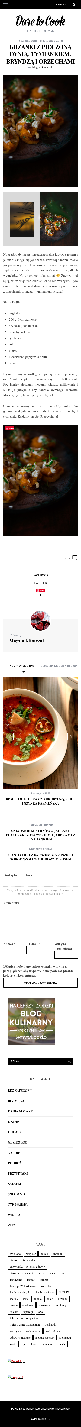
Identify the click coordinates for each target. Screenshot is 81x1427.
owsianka (28, 1305)
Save (42, 590)
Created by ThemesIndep (55, 1409)
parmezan (44, 1305)
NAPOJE (14, 1153)
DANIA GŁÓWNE (20, 1111)
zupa (23, 1344)
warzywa (15, 1331)
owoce (14, 1305)
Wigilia (14, 1215)
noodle (38, 1299)
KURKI (64, 1292)
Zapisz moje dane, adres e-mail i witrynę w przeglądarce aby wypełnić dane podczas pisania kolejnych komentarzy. (38, 970)
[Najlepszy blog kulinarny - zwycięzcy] (31, 1044)
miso (26, 1299)
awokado (15, 1254)
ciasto (13, 1260)
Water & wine (53, 1331)
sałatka (14, 1312)
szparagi (28, 1312)
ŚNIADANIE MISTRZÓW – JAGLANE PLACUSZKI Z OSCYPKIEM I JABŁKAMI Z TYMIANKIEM (40, 832)
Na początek (39, 1419)
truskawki (50, 1324)
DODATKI (15, 1132)
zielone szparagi (44, 1337)
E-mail (35, 944)
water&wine (33, 1331)
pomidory (60, 1305)
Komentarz (11, 903)
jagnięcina (16, 1279)
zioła (13, 1344)
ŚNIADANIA (16, 1194)
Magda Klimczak (42, 67)
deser (52, 1273)
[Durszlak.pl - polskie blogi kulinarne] (16, 1361)
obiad (50, 1299)
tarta (40, 1312)
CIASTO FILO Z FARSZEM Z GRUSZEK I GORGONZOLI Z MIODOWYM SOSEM (40, 854)
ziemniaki (65, 1337)
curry (41, 1273)
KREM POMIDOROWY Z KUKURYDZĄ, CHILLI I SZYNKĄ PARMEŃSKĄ (40, 801)
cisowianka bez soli (21, 1273)
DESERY (14, 1122)
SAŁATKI (14, 1184)
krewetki (46, 1286)
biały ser (31, 1254)
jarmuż (44, 1279)
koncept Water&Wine (23, 1286)
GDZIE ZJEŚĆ (17, 1142)
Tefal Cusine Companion (25, 1324)
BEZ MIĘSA (16, 1101)
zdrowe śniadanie (20, 1337)
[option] (40, 741)
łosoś (34, 1344)
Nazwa (9, 944)
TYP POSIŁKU (18, 1204)
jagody (31, 1279)
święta (62, 1344)
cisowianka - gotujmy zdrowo (27, 1266)
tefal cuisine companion (24, 1318)
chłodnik (58, 1254)
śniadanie (47, 1344)
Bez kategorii (20, 1090)
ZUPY (12, 1225)
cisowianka (28, 1260)
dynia (63, 1273)
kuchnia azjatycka (20, 1292)
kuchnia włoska (45, 1292)
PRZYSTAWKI (18, 1173)
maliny (14, 1299)
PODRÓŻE (15, 1163)
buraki (44, 1254)
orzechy (62, 1299)
